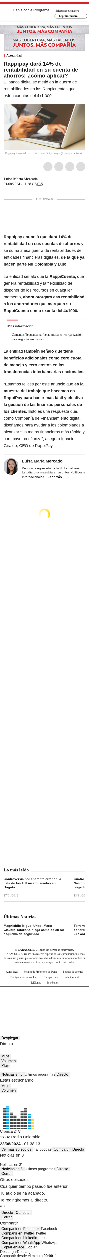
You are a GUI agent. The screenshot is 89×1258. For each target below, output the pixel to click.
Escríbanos (53, 982)
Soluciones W (71, 977)
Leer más (55, 477)
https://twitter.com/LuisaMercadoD (41, 179)
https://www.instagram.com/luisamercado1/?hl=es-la (46, 179)
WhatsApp (80, 166)
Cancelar (23, 1212)
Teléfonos (36, 982)
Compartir (62, 1149)
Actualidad (14, 55)
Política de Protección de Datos (40, 971)
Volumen (8, 1061)
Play (5, 1065)
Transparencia (50, 977)
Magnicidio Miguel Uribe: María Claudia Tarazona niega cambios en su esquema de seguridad (34, 930)
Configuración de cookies (23, 977)
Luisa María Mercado (21, 179)
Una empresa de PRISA (44, 996)
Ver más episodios (16, 1149)
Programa (41, 10)
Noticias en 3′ (12, 1074)
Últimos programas (40, 1074)
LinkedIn (69, 166)
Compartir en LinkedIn (19, 1238)
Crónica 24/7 (10, 1131)
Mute (5, 1056)
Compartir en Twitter (17, 1233)
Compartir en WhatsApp (20, 1243)
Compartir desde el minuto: (26, 1256)
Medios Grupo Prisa (44, 1007)
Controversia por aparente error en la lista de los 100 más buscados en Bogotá (32, 883)
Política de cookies (73, 971)
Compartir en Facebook (20, 1229)
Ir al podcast (42, 1149)
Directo (62, 1074)
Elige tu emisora (68, 16)
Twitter (58, 166)
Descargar (8, 1252)
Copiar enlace (12, 1247)
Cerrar (6, 1173)
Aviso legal (12, 971)
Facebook (47, 166)
